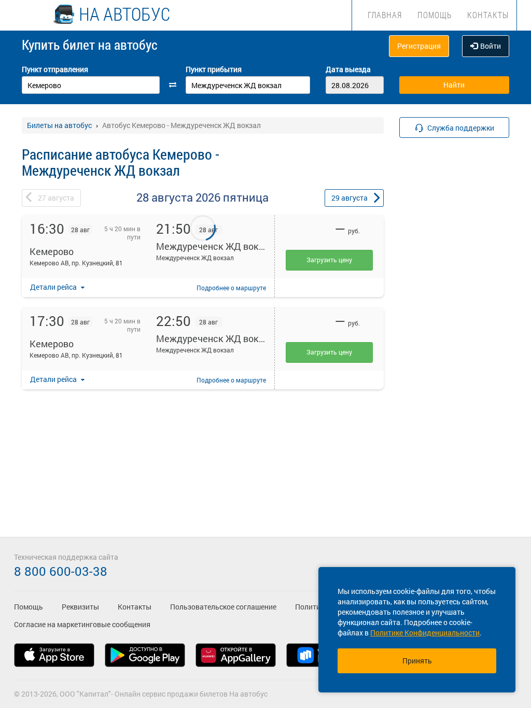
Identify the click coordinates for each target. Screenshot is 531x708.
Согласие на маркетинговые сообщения (82, 624)
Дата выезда (348, 69)
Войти (490, 46)
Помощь (434, 14)
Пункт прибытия (214, 69)
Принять (417, 660)
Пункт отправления (55, 69)
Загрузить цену (329, 260)
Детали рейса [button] (54, 287)
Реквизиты (80, 607)
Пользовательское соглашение (223, 607)
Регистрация (419, 46)
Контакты (488, 14)
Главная (385, 14)
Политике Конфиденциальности (425, 633)
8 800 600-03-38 (60, 571)
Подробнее (231, 288)
